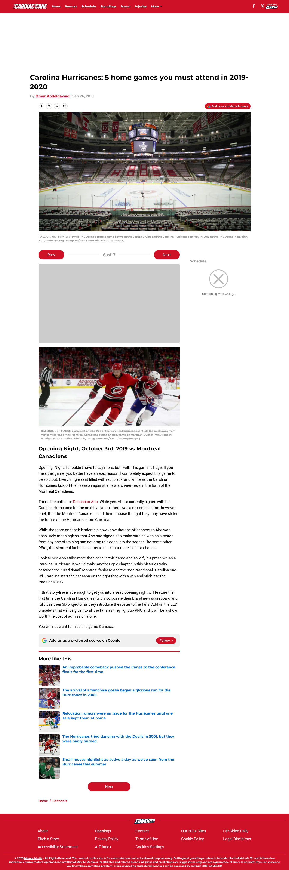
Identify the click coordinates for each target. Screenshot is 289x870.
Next (167, 255)
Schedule (88, 6)
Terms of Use (146, 839)
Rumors (71, 6)
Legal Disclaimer (237, 839)
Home (43, 801)
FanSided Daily (235, 831)
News (56, 6)
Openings (103, 831)
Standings (108, 6)
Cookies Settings (149, 847)
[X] (262, 6)
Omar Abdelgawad (53, 96)
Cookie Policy (192, 839)
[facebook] (254, 6)
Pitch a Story (48, 839)
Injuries (141, 6)
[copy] (65, 106)
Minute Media (33, 858)
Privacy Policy (106, 839)
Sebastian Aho (85, 501)
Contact (142, 831)
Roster (126, 6)
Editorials (59, 801)
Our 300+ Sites (193, 831)
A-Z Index (103, 847)
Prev (51, 255)
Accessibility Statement (58, 847)
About (43, 831)
